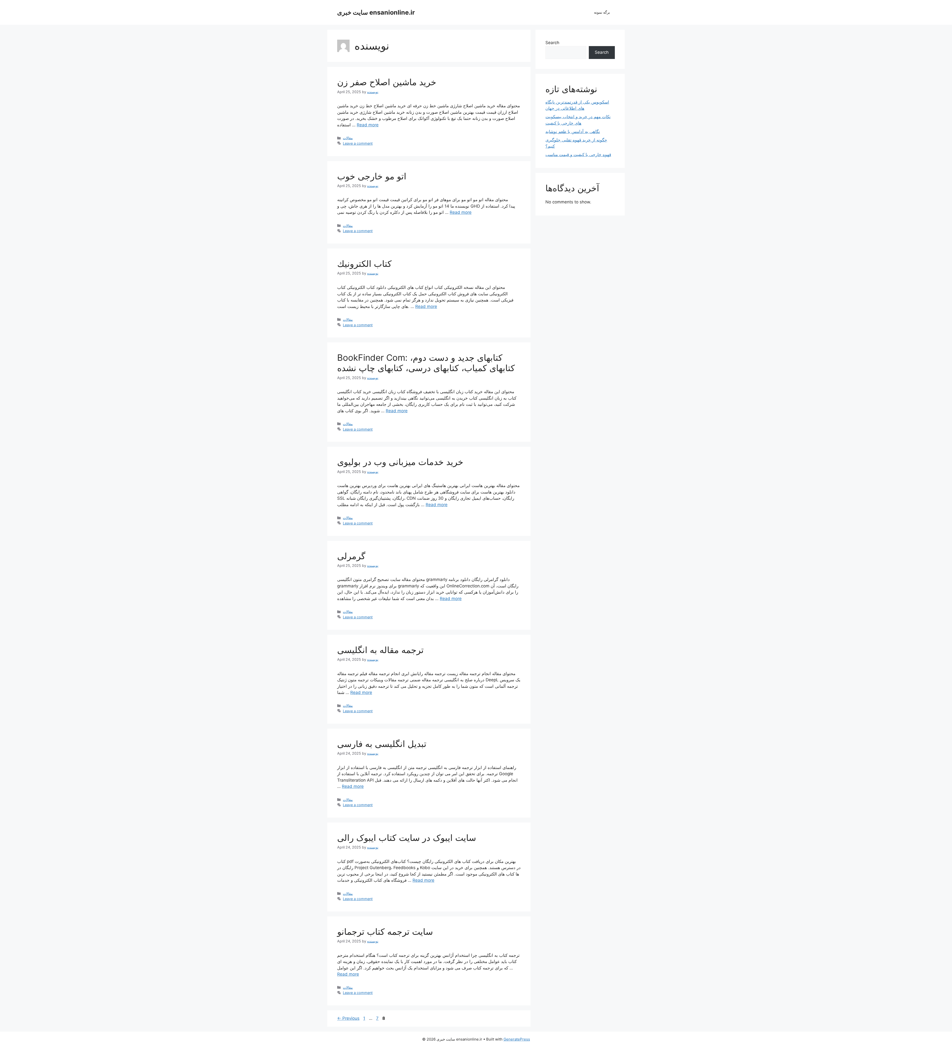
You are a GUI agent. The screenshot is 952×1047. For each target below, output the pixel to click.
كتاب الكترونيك (364, 263)
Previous (348, 1018)
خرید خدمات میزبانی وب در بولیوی (400, 462)
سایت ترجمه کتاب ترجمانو (385, 931)
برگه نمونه (602, 12)
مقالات (348, 138)
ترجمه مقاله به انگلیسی (380, 650)
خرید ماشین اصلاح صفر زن (386, 82)
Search (552, 42)
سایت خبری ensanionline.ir (376, 12)
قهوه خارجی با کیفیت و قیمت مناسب (578, 154)
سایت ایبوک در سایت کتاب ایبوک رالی (406, 837)
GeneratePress (517, 1039)
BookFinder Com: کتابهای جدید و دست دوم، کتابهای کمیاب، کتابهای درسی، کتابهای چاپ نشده (426, 362)
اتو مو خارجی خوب (371, 176)
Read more (368, 124)
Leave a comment (358, 143)
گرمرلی (351, 556)
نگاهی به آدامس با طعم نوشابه (572, 131)
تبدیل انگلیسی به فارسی (381, 744)
